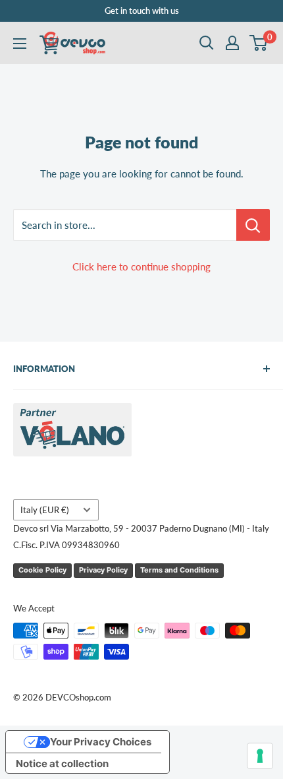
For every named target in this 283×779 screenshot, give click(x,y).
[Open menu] (19, 43)
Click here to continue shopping (141, 266)
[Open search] (206, 43)
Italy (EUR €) (44, 510)
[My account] (232, 43)
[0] (259, 43)
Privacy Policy (103, 570)
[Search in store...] (253, 225)
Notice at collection (62, 763)
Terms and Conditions (179, 570)
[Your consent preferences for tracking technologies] (259, 755)
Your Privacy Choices (100, 741)
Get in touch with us (142, 10)
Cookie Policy (42, 570)
